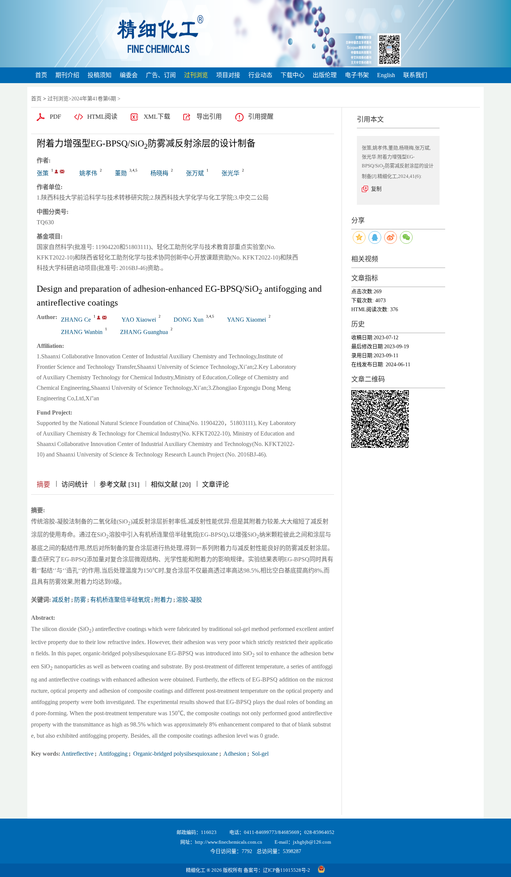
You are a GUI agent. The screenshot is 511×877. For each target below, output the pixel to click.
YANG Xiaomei (246, 319)
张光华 (230, 173)
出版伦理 (325, 75)
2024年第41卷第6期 (93, 98)
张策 (43, 173)
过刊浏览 (196, 75)
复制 (376, 189)
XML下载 (157, 116)
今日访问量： (231, 851)
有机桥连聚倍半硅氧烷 (120, 600)
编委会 (129, 75)
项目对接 (228, 75)
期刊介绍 (67, 75)
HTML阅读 (102, 116)
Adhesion (234, 753)
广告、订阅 (161, 75)
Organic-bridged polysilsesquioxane (175, 753)
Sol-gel (259, 753)
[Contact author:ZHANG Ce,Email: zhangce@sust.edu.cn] (98, 317)
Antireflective (77, 753)
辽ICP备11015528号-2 (286, 870)
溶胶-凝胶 (189, 600)
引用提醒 (260, 116)
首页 (41, 75)
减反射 (61, 600)
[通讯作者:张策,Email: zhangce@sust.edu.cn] (56, 171)
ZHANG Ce (76, 319)
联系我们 (415, 75)
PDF (55, 116)
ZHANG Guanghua (144, 332)
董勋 (121, 173)
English (386, 75)
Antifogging (113, 753)
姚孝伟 (88, 173)
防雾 (80, 600)
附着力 (163, 600)
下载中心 (293, 75)
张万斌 (195, 173)
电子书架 (357, 75)
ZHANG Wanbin (81, 332)
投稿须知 (99, 75)
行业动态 (260, 75)
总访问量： (279, 851)
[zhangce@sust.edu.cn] (62, 171)
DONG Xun (189, 319)
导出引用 (209, 116)
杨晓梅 (159, 173)
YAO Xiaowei (139, 319)
